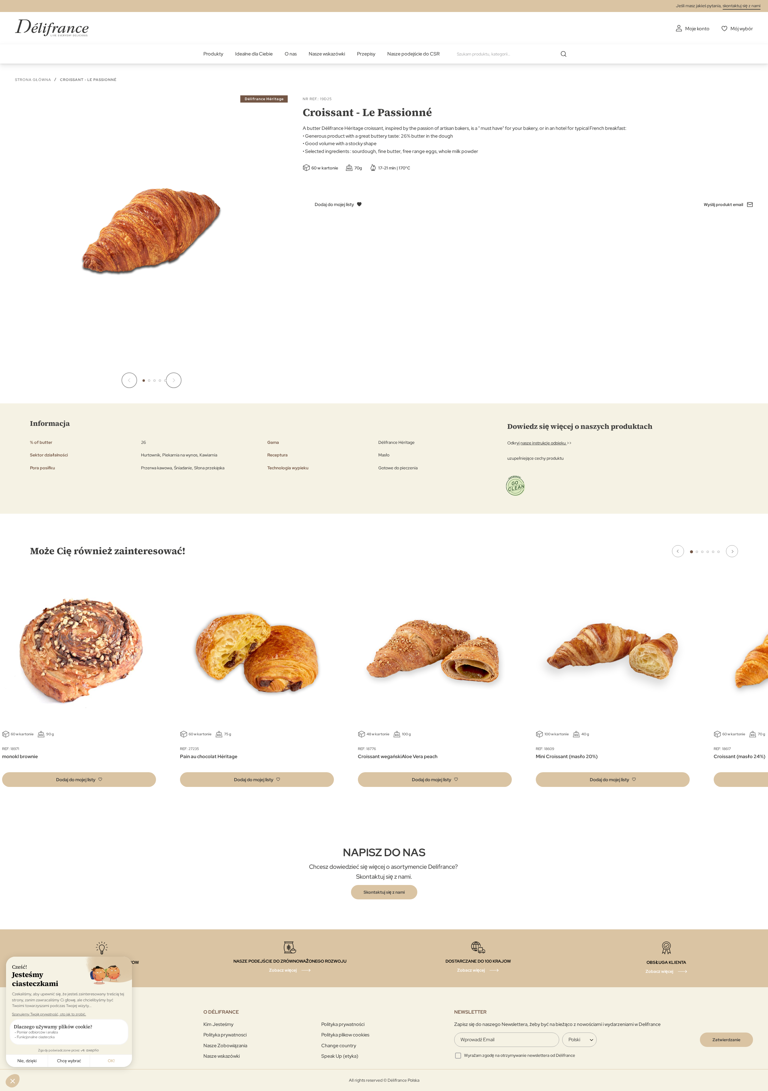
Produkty (213, 54)
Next (732, 551)
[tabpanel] (256, 682)
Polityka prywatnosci (225, 1035)
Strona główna (33, 79)
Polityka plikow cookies (345, 1035)
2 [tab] (697, 552)
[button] (129, 380)
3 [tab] (702, 552)
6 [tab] (718, 552)
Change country (338, 1045)
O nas (291, 54)
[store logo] (51, 27)
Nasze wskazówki (327, 54)
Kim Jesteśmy (218, 1024)
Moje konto (697, 28)
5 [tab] (713, 552)
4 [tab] (707, 552)
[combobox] (514, 54)
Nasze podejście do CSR (413, 54)
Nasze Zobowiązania (225, 1045)
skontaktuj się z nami (741, 5)
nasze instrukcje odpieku (543, 443)
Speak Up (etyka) (339, 1056)
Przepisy (366, 54)
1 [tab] (691, 552)
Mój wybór (741, 28)
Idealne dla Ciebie (254, 54)
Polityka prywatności (342, 1024)
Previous (678, 551)
